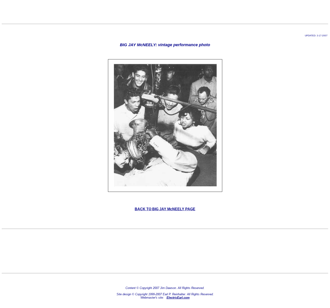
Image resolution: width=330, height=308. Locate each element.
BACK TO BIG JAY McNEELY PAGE (165, 209)
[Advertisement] (165, 12)
